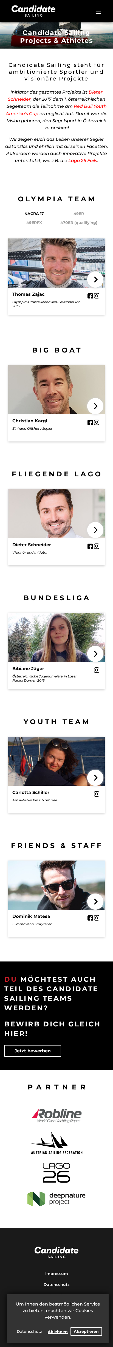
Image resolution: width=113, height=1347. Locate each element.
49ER (79, 213)
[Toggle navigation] (98, 11)
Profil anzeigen (56, 268)
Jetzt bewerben (33, 1050)
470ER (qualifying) (78, 222)
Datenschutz (29, 1331)
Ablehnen (58, 1331)
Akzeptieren (86, 1331)
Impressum (56, 1273)
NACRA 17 (34, 213)
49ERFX (34, 222)
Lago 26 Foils (82, 160)
